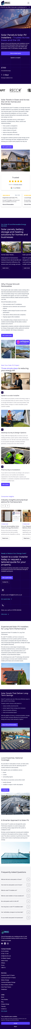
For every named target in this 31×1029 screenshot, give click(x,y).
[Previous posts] (3, 506)
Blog (2, 1001)
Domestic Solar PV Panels (8, 975)
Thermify (3, 1006)
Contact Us (5, 582)
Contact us (5, 790)
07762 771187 (5, 953)
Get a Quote (5, 484)
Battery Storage (5, 980)
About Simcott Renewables (9, 724)
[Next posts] (8, 506)
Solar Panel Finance (6, 987)
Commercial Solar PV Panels (8, 977)
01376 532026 (5, 951)
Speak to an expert (15, 57)
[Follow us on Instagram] (8, 943)
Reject (15, 1026)
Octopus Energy (5, 1004)
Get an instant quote (15, 53)
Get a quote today (7, 147)
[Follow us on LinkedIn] (5, 943)
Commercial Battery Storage (8, 982)
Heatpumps (4, 989)
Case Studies (4, 999)
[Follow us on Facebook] (2, 943)
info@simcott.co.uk (6, 956)
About (2, 997)
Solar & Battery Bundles (7, 984)
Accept (15, 1023)
